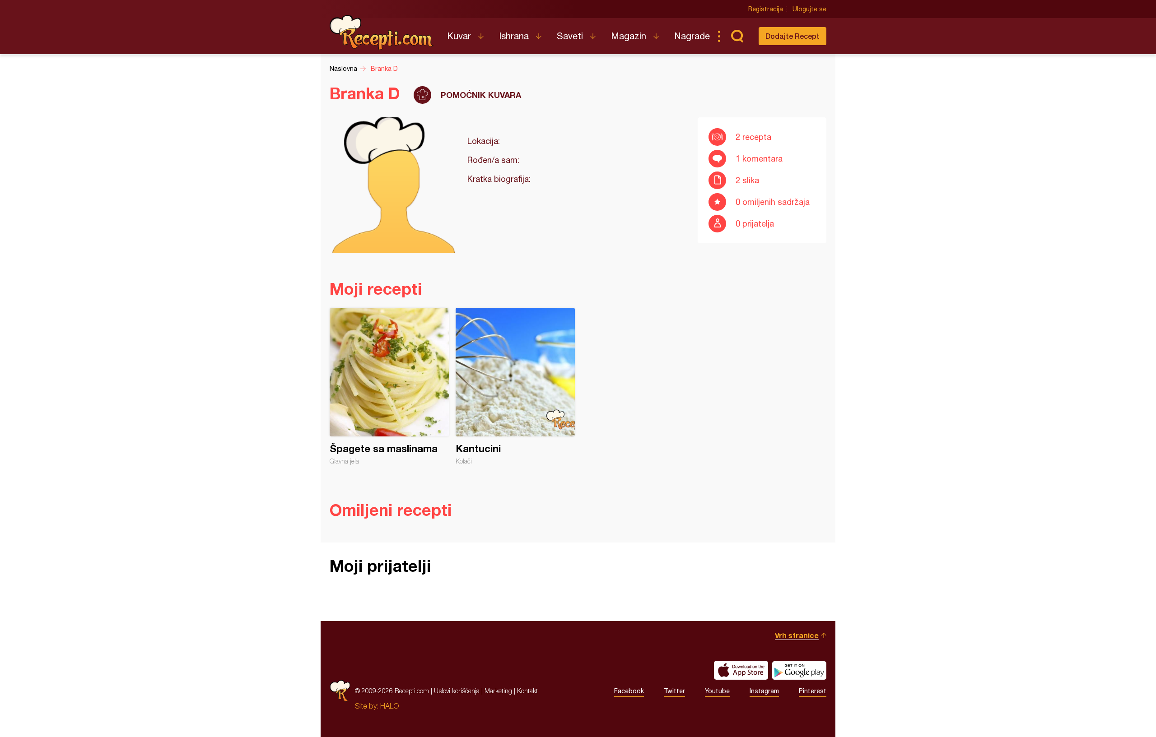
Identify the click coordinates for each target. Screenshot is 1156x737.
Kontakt (527, 691)
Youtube (717, 691)
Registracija (765, 9)
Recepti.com (382, 32)
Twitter (674, 691)
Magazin (628, 36)
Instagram (764, 691)
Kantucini (515, 386)
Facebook (629, 691)
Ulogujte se (809, 9)
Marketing (498, 691)
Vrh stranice (797, 635)
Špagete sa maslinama (389, 386)
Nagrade (692, 36)
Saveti (570, 36)
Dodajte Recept (792, 36)
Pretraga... (737, 36)
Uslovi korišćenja (457, 691)
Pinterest (812, 691)
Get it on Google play (799, 670)
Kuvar (459, 36)
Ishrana (514, 36)
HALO (389, 706)
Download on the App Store (741, 670)
